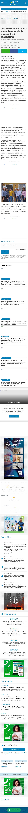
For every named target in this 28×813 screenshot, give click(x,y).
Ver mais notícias (14, 416)
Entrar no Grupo (15, 810)
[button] (13, 770)
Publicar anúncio (14, 749)
